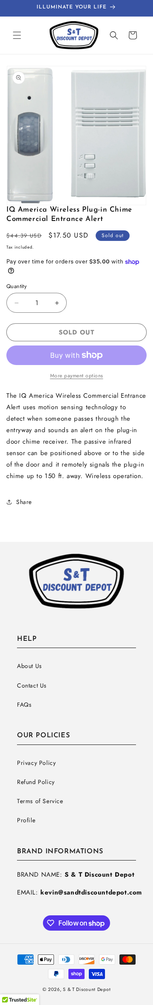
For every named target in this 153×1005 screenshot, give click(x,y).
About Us (29, 666)
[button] (17, 35)
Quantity (16, 286)
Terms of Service (40, 801)
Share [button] (24, 502)
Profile (26, 820)
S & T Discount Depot (86, 989)
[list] (76, 135)
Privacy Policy (36, 763)
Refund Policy (36, 782)
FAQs (24, 704)
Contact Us (32, 685)
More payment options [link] (76, 375)
